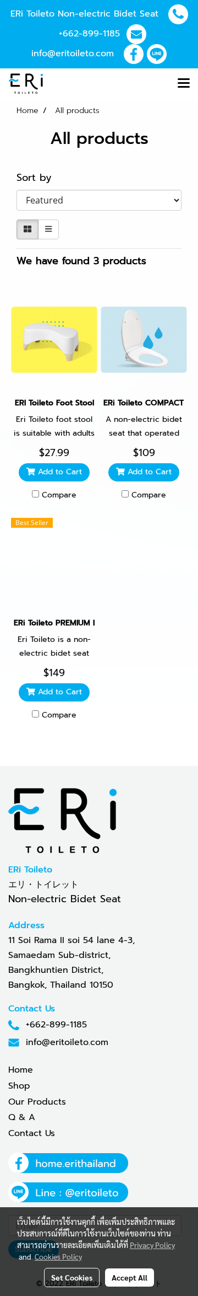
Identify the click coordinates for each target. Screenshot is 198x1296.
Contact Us (31, 1133)
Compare (59, 495)
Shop (19, 1086)
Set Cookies (71, 1277)
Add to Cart (58, 472)
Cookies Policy (58, 1256)
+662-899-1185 (89, 33)
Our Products (37, 1101)
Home (20, 1070)
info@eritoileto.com (72, 53)
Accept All (129, 1277)
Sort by (39, 177)
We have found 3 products (81, 261)
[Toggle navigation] (184, 84)
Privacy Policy (152, 1245)
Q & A (21, 1117)
